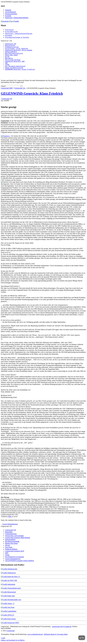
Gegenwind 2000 (7, 88)
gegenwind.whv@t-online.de (62, 626)
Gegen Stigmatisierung (14, 68)
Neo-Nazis (9, 58)
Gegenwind (11, 631)
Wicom (7, 56)
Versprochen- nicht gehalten (16, 48)
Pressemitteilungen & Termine (17, 37)
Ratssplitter (10, 45)
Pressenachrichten (11, 14)
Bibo (10, 516)
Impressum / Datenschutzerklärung (16, 18)
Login (3, 638)
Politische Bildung (12, 60)
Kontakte (8, 16)
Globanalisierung (12, 47)
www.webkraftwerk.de (35, 634)
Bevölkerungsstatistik (14, 53)
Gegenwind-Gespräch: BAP (15, 61)
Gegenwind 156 (10, 44)
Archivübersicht (10, 12)
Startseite (8, 10)
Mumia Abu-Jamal (11, 55)
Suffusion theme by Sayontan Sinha (56, 634)
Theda (7, 64)
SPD (6, 63)
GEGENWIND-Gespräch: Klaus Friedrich (20, 69)
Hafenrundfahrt (11, 52)
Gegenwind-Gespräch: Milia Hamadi (18, 50)
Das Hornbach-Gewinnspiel (15, 66)
